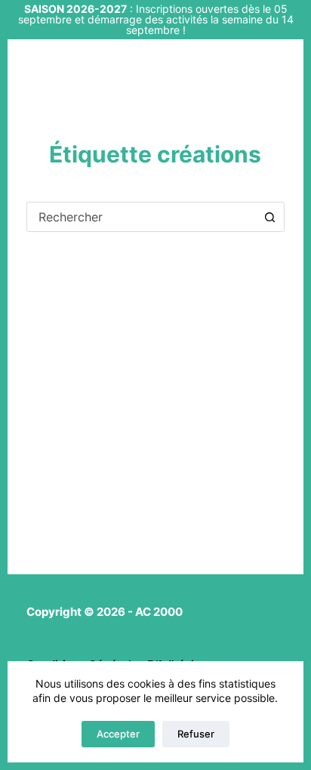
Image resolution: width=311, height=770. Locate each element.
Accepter (118, 734)
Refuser (195, 734)
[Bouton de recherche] (269, 217)
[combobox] (141, 217)
